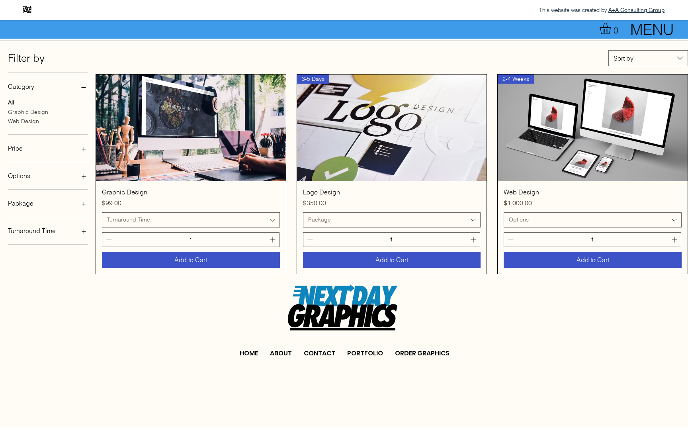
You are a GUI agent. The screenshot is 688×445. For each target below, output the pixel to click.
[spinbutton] (190, 240)
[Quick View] (191, 127)
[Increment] (273, 240)
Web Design (23, 121)
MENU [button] (652, 29)
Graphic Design (28, 112)
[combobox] (648, 58)
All (11, 102)
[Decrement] (108, 240)
